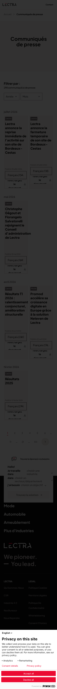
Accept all (28, 673)
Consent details (10, 666)
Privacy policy (34, 666)
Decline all (28, 679)
